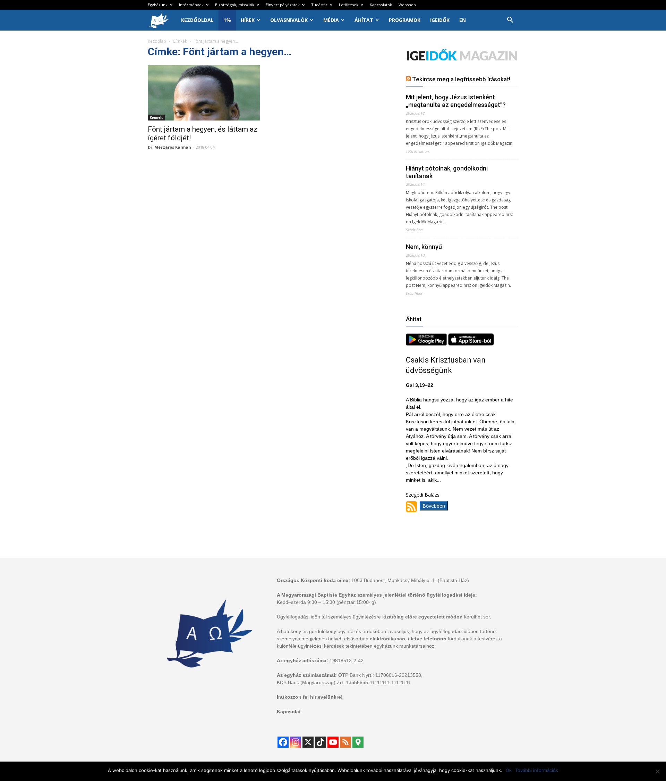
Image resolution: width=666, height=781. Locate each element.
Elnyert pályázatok (283, 4)
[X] (308, 742)
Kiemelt (156, 117)
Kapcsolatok (381, 4)
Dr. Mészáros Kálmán (169, 147)
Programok (404, 20)
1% (227, 20)
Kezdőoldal (197, 20)
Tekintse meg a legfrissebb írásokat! (461, 79)
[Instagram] (295, 742)
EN (462, 20)
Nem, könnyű (424, 246)
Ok (509, 770)
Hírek (248, 20)
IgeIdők (440, 20)
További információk (536, 770)
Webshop (407, 4)
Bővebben (433, 505)
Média (331, 20)
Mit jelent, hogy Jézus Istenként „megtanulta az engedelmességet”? (456, 100)
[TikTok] (320, 742)
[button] (510, 20)
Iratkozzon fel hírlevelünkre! (310, 697)
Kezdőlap (157, 41)
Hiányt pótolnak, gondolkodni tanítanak (447, 172)
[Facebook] (283, 742)
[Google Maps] (358, 742)
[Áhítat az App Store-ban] (471, 343)
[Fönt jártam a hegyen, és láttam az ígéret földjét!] (204, 93)
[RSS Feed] (345, 742)
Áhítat (364, 20)
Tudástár (319, 4)
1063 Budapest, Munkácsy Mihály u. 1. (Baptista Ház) (410, 580)
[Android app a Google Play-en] (427, 343)
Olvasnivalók (289, 20)
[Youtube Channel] (333, 742)
